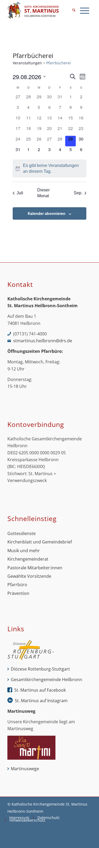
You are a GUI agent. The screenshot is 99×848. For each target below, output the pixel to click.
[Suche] (74, 10)
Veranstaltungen (27, 62)
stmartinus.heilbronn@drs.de (42, 341)
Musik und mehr (23, 550)
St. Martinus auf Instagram (41, 701)
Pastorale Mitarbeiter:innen (34, 568)
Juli (20, 193)
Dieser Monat (43, 193)
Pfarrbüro (17, 584)
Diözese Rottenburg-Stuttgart (40, 669)
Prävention (18, 593)
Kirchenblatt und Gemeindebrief (39, 542)
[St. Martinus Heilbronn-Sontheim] (41, 10)
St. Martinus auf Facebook (40, 690)
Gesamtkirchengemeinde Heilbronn (46, 679)
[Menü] (85, 10)
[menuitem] (74, 10)
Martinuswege (25, 769)
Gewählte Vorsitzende (29, 576)
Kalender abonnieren (46, 213)
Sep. (78, 193)
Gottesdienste (21, 533)
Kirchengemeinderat (27, 559)
